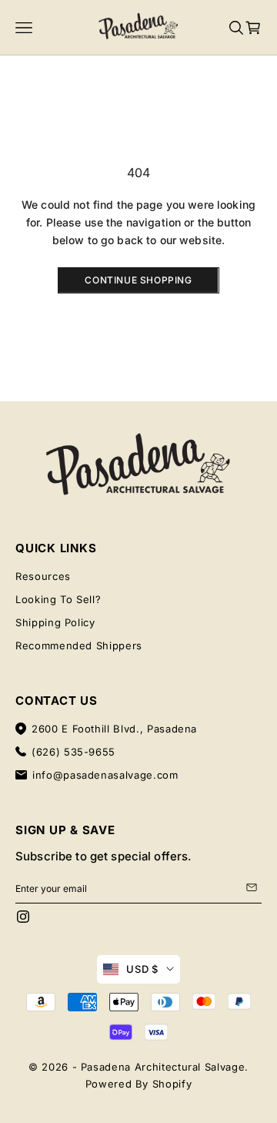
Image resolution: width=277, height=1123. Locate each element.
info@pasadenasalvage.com (105, 775)
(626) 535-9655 (73, 752)
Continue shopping (138, 280)
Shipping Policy (55, 622)
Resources (43, 576)
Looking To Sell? (58, 599)
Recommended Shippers (78, 645)
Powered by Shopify (138, 1084)
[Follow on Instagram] (23, 916)
